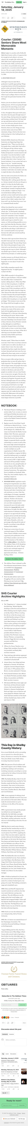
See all (4, 1093)
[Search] (25, 1053)
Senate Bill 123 (15, 507)
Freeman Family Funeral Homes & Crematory (12, 963)
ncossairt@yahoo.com (10, 479)
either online (12, 542)
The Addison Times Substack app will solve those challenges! (15, 583)
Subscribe (19, 2)
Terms (23, 1113)
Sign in (24, 2)
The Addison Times (14, 1073)
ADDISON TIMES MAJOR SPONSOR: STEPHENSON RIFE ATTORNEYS (9, 1061)
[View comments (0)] (8, 17)
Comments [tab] (5, 1034)
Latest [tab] (7, 1054)
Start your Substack (10, 1118)
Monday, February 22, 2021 (10, 1069)
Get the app (22, 1118)
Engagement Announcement (13, 569)
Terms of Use (21, 1008)
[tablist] (8, 1034)
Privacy (19, 1113)
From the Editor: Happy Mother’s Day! (10, 1084)
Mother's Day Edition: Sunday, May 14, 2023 (8, 1080)
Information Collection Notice (17, 1010)
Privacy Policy (14, 1011)
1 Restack (17, 1017)
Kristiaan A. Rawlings (13, 1087)
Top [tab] (3, 1054)
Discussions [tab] (13, 1054)
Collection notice (14, 1115)
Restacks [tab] (11, 1034)
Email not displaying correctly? (9, 1072)
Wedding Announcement (11, 571)
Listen (24, 14)
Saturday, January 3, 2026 (9, 1058)
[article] (14, 1062)
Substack (6, 1122)
